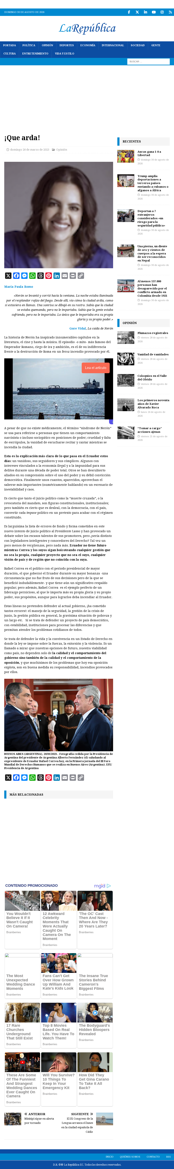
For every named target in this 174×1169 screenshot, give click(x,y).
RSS (168, 1156)
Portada (9, 45)
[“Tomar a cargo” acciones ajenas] (125, 432)
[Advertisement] (87, 97)
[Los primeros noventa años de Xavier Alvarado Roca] (125, 404)
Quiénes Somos (130, 1156)
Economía (87, 45)
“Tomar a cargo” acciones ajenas (150, 430)
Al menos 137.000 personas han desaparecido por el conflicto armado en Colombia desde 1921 (152, 288)
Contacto (153, 1156)
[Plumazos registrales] (125, 337)
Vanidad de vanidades (153, 354)
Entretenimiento (35, 53)
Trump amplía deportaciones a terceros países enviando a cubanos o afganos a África (153, 183)
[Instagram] (162, 12)
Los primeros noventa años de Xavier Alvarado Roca (153, 403)
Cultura (9, 53)
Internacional (113, 45)
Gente (155, 45)
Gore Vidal (77, 328)
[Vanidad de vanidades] (125, 359)
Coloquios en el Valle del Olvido (152, 377)
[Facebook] (129, 12)
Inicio (110, 1156)
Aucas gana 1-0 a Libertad (149, 153)
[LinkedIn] (145, 12)
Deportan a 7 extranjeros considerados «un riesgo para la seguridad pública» (151, 218)
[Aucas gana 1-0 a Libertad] (125, 156)
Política (28, 45)
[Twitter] (137, 12)
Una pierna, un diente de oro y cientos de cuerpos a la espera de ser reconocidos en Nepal (152, 253)
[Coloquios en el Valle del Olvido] (125, 380)
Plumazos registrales (153, 333)
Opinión (47, 45)
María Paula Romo (18, 286)
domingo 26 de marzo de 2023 (29, 149)
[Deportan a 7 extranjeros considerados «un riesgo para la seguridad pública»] (125, 215)
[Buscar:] (148, 61)
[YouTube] (153, 12)
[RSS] (170, 12)
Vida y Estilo (64, 53)
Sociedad (138, 45)
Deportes (67, 45)
